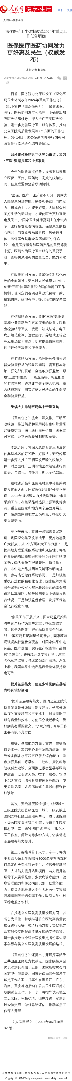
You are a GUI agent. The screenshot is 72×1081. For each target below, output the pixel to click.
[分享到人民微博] (65, 78)
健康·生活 (18, 20)
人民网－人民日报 (44, 77)
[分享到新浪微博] (7, 82)
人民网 (6, 20)
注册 (69, 10)
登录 (60, 10)
